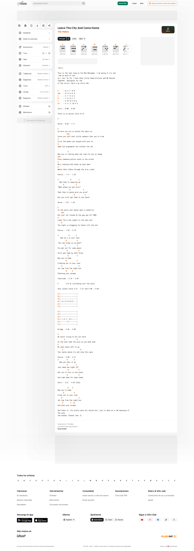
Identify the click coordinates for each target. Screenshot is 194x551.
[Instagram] (150, 520)
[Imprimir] (25, 25)
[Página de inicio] (22, 3)
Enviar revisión (62, 429)
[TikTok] (166, 520)
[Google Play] (24, 520)
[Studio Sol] (169, 536)
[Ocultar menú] (19, 25)
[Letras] (21, 535)
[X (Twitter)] (174, 520)
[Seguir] (128, 49)
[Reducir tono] (43, 53)
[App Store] (41, 520)
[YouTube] (142, 520)
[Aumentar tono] (49, 53)
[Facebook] (158, 520)
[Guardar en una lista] (31, 25)
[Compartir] (49, 25)
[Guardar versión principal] (68, 39)
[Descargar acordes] (37, 25)
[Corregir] (43, 25)
